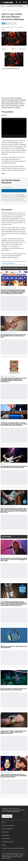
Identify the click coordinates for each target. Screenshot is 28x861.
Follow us (16, 49)
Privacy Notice (21, 196)
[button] (2, 2)
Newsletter (23, 49)
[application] (14, 127)
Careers (4, 845)
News (3, 23)
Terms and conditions (7, 828)
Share (5, 49)
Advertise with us (6, 838)
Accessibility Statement (7, 841)
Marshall (23, 242)
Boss (9, 246)
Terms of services (19, 194)
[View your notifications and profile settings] (16, 2)
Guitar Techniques (12, 23)
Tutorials (4, 10)
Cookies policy (5, 835)
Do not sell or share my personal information (13, 848)
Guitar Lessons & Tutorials (13, 10)
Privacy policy (5, 832)
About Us (4, 822)
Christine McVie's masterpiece (15, 6)
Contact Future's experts (8, 825)
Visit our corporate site (13, 811)
